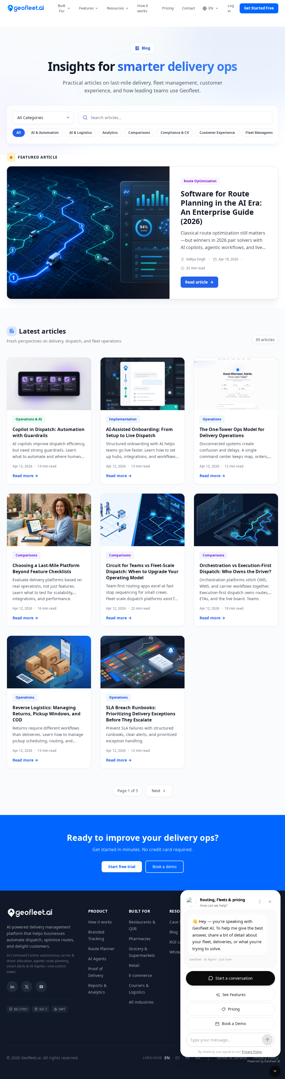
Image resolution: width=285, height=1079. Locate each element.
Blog (173, 932)
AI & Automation (45, 132)
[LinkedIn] (12, 986)
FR (187, 1057)
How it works (142, 8)
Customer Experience (217, 132)
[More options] (260, 902)
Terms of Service (231, 1057)
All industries (141, 1002)
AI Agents (97, 958)
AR (197, 1057)
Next (156, 790)
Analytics (110, 132)
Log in (231, 8)
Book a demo (164, 866)
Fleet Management (261, 132)
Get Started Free (259, 8)
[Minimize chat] (275, 1071)
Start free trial (121, 866)
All (18, 132)
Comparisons (139, 132)
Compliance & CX (175, 132)
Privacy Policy (266, 1057)
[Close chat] (270, 902)
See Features (233, 994)
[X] (26, 986)
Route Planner (101, 948)
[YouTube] (41, 986)
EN (167, 1057)
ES (177, 1057)
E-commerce (140, 975)
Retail (134, 965)
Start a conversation (234, 978)
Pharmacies (140, 938)
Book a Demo (234, 1023)
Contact (188, 8)
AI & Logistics (80, 132)
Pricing (168, 8)
